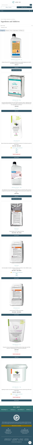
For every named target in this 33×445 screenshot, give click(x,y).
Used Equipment (15, 438)
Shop (4, 409)
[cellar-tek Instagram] (15, 407)
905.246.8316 (25, 433)
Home (2, 19)
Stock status (15, 30)
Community (26, 438)
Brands (7, 30)
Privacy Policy (26, 439)
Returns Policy (20, 439)
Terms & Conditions (7, 439)
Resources (21, 438)
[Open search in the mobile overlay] (16, 5)
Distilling (4, 19)
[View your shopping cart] (29, 11)
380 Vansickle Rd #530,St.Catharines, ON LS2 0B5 (24, 431)
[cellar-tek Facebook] (14, 407)
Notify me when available (16, 70)
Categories (3, 30)
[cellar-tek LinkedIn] (19, 407)
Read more (16, 67)
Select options (16, 157)
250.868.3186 (8, 433)
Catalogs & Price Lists (8, 438)
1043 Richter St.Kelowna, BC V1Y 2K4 (8, 431)
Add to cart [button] (16, 110)
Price (11, 30)
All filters (21, 30)
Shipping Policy (14, 439)
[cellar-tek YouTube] (17, 407)
